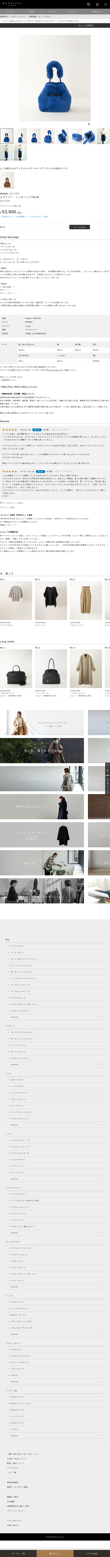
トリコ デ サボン (6, 625)
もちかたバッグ (17, 1423)
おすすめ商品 (91, 1553)
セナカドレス (16, 1349)
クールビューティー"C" (20, 991)
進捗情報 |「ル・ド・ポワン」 (21, 17)
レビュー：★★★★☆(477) (45, 696)
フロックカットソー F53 (21, 1321)
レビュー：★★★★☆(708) (10, 696)
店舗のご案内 (12, 1497)
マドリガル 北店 (27, 302)
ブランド (52, 11)
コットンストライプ (19, 1092)
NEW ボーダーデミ (18, 1315)
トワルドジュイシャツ (20, 1118)
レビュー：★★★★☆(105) (80, 696)
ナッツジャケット (18, 1045)
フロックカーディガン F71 (22, 1328)
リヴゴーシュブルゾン (20, 1010)
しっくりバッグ (17, 1416)
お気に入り (97, 11)
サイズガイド (55, 370)
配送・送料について (15, 1463)
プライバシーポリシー (16, 1510)
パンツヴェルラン (18, 1194)
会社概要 (11, 1501)
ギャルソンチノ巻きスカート (23, 1226)
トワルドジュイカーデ (20, 1153)
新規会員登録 (12, 1482)
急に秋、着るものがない (107, 785)
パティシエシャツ (18, 1099)
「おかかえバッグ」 (7, 693)
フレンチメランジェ (19, 1308)
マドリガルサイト (14, 1520)
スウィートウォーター (20, 1362)
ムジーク (49, 302)
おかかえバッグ (17, 1397)
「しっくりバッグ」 (42, 693)
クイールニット (17, 1172)
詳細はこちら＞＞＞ (8, 525)
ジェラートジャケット (20, 1058)
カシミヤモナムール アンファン (24, 959)
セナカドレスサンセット (21, 1356)
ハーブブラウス (17, 1086)
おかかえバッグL (18, 1410)
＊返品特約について (8, 380)
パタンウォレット (18, 997)
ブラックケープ (17, 1369)
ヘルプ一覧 (11, 1472)
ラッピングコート (18, 1267)
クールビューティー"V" (20, 985)
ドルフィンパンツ (77, 625)
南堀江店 (39, 302)
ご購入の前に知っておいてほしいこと (23, 1454)
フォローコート (17, 1261)
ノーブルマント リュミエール (23, 978)
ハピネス (14, 1429)
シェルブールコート (77, 693)
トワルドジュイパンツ (20, 1207)
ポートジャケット (18, 1051)
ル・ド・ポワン (17, 952)
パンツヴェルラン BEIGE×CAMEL (25, 1200)
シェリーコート (17, 1280)
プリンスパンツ (17, 946)
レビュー (73, 11)
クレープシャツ (17, 1105)
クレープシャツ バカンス (21, 965)
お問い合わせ (12, 1525)
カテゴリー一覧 (18, 1553)
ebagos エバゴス (15, 21)
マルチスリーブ (17, 1302)
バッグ (28, 326)
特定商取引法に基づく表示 (18, 1506)
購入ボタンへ (55, 1553)
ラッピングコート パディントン (24, 1004)
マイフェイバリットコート (22, 1248)
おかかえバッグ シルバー (21, 1403)
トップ (4, 21)
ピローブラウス (17, 1079)
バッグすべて (28, 21)
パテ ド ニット (40, 625)
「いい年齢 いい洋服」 (107, 769)
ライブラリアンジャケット (22, 1032)
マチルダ (14, 1375)
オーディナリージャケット (22, 972)
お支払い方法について (16, 1458)
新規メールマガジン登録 (17, 1487)
